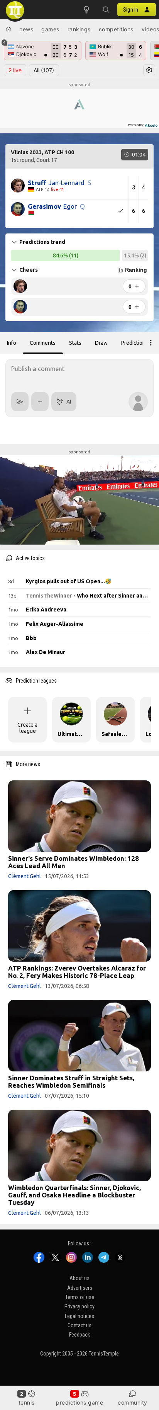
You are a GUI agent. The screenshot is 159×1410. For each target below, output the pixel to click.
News (26, 29)
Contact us (79, 1325)
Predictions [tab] (134, 343)
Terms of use (79, 1297)
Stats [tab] (75, 343)
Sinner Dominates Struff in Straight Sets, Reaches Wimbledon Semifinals (71, 1081)
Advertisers (79, 1288)
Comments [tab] (43, 343)
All (44, 70)
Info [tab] (11, 343)
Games (50, 29)
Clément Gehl (24, 876)
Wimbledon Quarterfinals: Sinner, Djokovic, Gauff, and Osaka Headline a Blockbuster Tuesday (74, 1195)
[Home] (8, 29)
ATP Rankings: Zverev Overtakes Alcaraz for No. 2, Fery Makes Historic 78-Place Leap (77, 971)
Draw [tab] (101, 343)
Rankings (79, 29)
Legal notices (79, 1316)
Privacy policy (79, 1306)
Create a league (27, 728)
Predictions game (79, 1402)
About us (79, 1278)
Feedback (79, 1335)
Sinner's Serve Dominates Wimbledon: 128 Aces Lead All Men (73, 862)
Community (132, 1402)
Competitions (116, 29)
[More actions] (151, 343)
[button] (105, 9)
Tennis (27, 1402)
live (15, 70)
